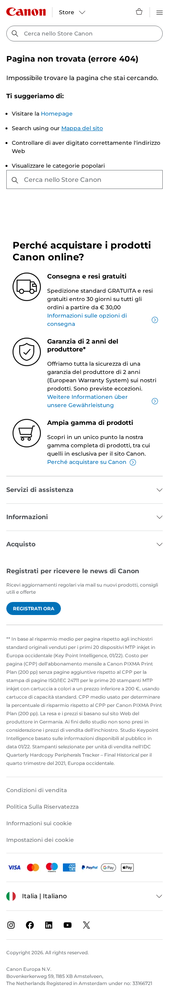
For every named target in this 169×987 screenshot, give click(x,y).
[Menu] (159, 11)
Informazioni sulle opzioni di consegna (87, 319)
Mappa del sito (82, 128)
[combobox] (84, 33)
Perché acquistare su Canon (87, 461)
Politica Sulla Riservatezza (42, 806)
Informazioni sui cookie (39, 823)
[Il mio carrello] (139, 11)
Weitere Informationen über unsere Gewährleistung (87, 401)
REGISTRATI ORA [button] (33, 608)
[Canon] (26, 11)
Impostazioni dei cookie (40, 839)
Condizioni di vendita (36, 790)
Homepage (57, 113)
